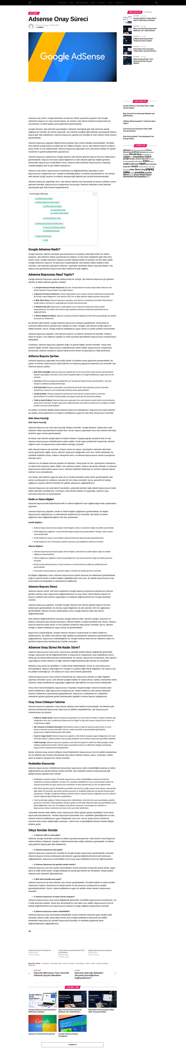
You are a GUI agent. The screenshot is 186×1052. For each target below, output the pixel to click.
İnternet (101, 3)
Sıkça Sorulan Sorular (44, 236)
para (93, 963)
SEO (129, 167)
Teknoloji (119, 3)
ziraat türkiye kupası (143, 175)
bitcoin (133, 154)
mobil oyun (134, 164)
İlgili (46, 240)
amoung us (144, 152)
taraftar (145, 166)
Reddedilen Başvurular (52, 230)
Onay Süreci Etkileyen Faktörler (55, 227)
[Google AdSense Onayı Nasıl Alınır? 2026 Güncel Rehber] (72, 941)
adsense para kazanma (138, 150)
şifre (148, 177)
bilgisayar (126, 154)
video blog (126, 169)
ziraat (131, 175)
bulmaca (148, 154)
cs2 (132, 157)
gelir (66, 963)
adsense (46, 963)
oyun (142, 163)
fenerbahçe (138, 156)
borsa (143, 154)
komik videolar (138, 161)
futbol (148, 156)
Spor (71, 3)
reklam (32, 965)
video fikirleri (135, 169)
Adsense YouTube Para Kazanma (39, 950)
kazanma (80, 963)
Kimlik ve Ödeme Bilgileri (61, 213)
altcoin (136, 152)
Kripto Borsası (82, 3)
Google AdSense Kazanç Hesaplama (100, 950)
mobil (126, 164)
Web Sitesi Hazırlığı (59, 209)
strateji (140, 166)
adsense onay (56, 963)
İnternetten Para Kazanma (134, 177)
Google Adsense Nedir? (45, 198)
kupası (152, 161)
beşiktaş (151, 152)
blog (139, 154)
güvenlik (145, 159)
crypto (126, 156)
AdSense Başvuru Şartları (53, 206)
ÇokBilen (40, 27)
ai (132, 152)
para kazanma (102, 963)
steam (134, 166)
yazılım (132, 173)
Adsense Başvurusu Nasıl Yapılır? (48, 202)
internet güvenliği (128, 161)
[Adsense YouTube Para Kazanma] (42, 941)
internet (151, 159)
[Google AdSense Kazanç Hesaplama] (102, 941)
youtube (139, 172)
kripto (146, 161)
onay (88, 963)
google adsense (136, 159)
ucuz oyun (152, 166)
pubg (125, 167)
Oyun (110, 3)
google (72, 963)
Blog (93, 3)
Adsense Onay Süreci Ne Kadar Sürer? (50, 223)
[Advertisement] (72, 101)
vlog (143, 169)
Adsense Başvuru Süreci (53, 218)
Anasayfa (62, 3)
